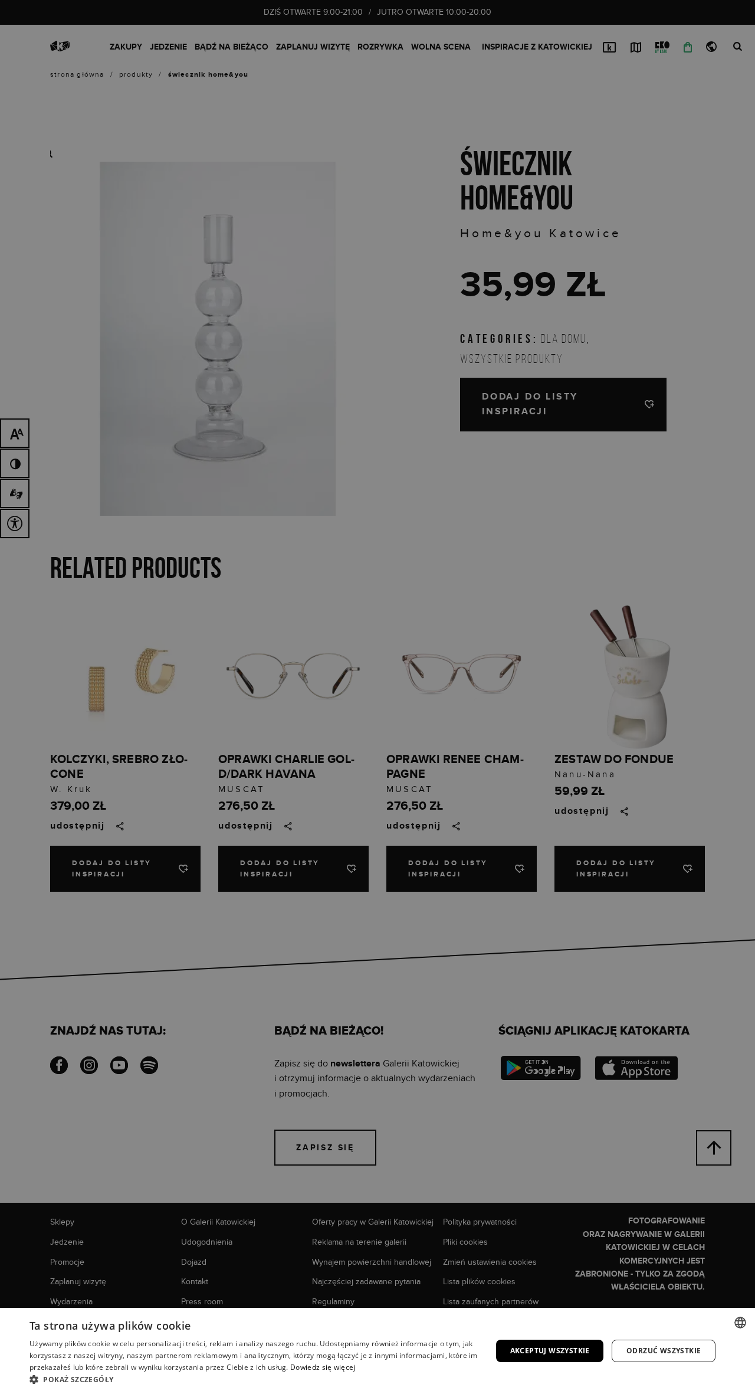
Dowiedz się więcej (322, 1367)
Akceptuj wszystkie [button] (550, 1351)
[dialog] (377, 697)
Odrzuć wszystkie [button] (663, 1351)
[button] (253, 1379)
